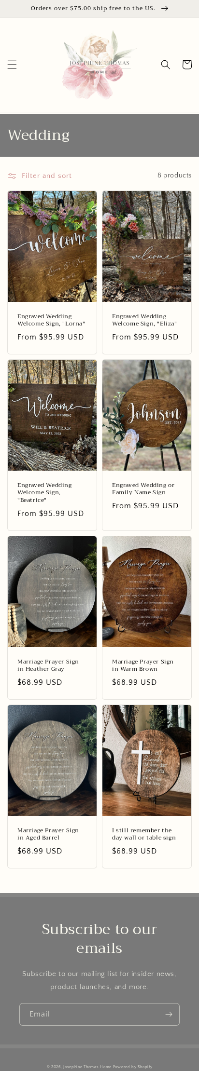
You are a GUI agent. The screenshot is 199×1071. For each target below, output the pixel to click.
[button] (12, 64)
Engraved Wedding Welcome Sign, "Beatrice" (44, 493)
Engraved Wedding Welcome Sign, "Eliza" (144, 320)
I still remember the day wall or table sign (144, 834)
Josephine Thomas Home (87, 1067)
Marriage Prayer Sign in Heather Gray (48, 665)
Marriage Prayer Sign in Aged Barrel (48, 834)
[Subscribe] (168, 1014)
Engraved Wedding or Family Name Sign (143, 489)
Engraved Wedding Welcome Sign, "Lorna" (51, 320)
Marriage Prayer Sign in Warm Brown (143, 665)
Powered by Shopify (133, 1067)
